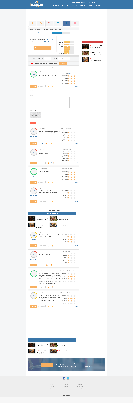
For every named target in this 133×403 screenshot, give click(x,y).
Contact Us (98, 5)
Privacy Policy (80, 388)
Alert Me (63, 63)
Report (76, 86)
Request (90, 5)
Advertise (66, 384)
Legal (80, 391)
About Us (80, 384)
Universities (56, 5)
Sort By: (56, 58)
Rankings (82, 5)
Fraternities (65, 5)
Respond (34, 86)
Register (99, 2)
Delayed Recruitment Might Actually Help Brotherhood (42, 225)
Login (93, 2)
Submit (33, 123)
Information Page (49, 39)
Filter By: (40, 58)
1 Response (41, 143)
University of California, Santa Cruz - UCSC (41, 41)
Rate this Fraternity (43, 48)
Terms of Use (80, 386)
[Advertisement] (53, 320)
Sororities (74, 5)
